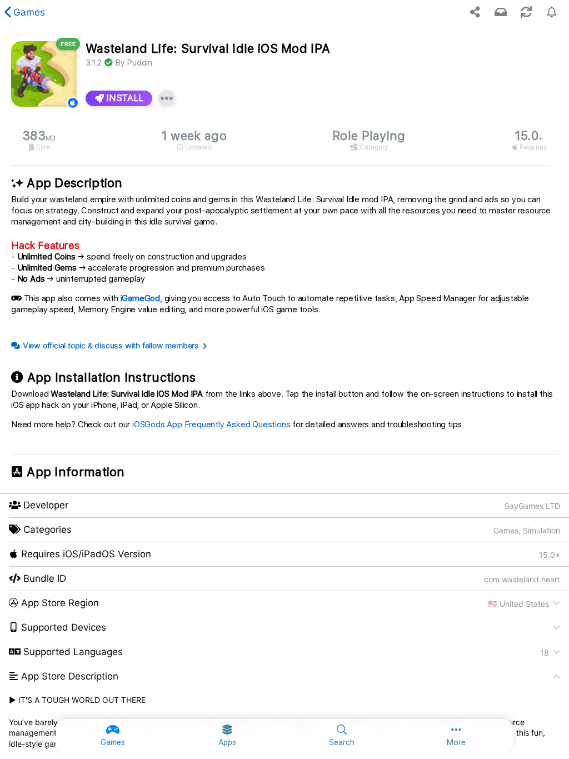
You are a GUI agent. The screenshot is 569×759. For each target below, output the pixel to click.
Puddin (139, 63)
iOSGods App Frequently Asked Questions (211, 425)
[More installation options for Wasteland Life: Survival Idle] (167, 98)
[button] (284, 603)
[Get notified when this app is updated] (551, 12)
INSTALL (123, 98)
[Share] (475, 12)
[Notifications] (500, 12)
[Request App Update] (526, 12)
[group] (284, 140)
